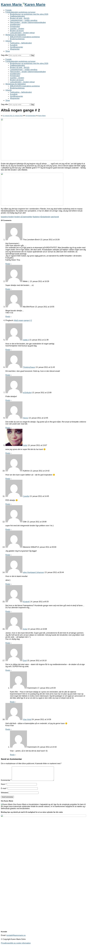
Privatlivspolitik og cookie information (16, 943)
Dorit (25, 660)
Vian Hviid (27, 719)
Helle (25, 445)
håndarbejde (45, 217)
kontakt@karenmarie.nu (16, 935)
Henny (25, 418)
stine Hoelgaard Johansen (33, 572)
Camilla (26, 496)
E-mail (4, 788)
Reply (7, 264)
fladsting (36, 217)
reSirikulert (27, 393)
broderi (11, 217)
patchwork (55, 217)
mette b (26, 340)
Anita (25, 629)
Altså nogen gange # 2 (23, 320)
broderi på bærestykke (23, 217)
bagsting (4, 217)
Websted (4, 793)
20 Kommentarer (31, 115)
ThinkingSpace (29, 367)
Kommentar (6, 780)
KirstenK (26, 602)
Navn (3, 784)
